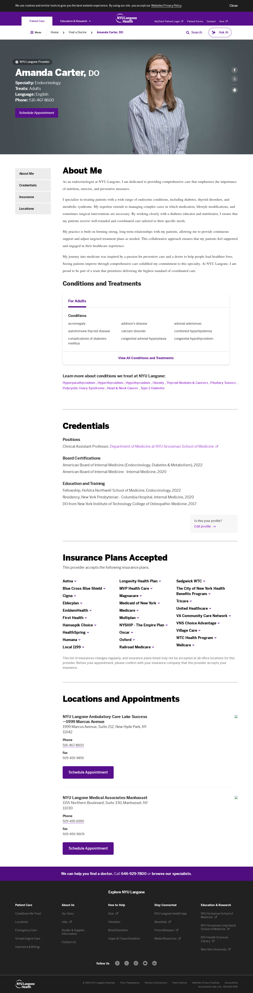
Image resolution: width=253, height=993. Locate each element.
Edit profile (202, 526)
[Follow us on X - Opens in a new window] (126, 963)
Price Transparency (130, 983)
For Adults (77, 301)
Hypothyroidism (138, 383)
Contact (211, 21)
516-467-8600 (41, 100)
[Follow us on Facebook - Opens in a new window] (117, 963)
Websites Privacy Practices (206, 983)
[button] (233, 5)
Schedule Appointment (36, 113)
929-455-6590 (73, 821)
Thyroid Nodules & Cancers (187, 383)
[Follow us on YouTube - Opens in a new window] (145, 963)
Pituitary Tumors (223, 383)
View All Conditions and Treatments (146, 358)
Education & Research (74, 21)
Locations (26, 209)
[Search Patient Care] (188, 32)
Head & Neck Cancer (122, 388)
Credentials (28, 185)
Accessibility (231, 983)
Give (222, 21)
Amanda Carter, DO (110, 32)
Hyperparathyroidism (79, 383)
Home (55, 32)
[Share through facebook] (234, 70)
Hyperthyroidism (110, 383)
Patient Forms (195, 21)
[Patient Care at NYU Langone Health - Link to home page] (126, 18)
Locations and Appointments (121, 699)
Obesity (158, 383)
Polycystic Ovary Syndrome (84, 388)
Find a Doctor (78, 32)
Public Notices (179, 983)
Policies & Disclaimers (156, 983)
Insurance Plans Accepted (115, 558)
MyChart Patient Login (167, 21)
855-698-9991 (230, 986)
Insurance (26, 197)
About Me (26, 174)
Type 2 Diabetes (152, 388)
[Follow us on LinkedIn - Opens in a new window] (154, 963)
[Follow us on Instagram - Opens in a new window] (136, 963)
